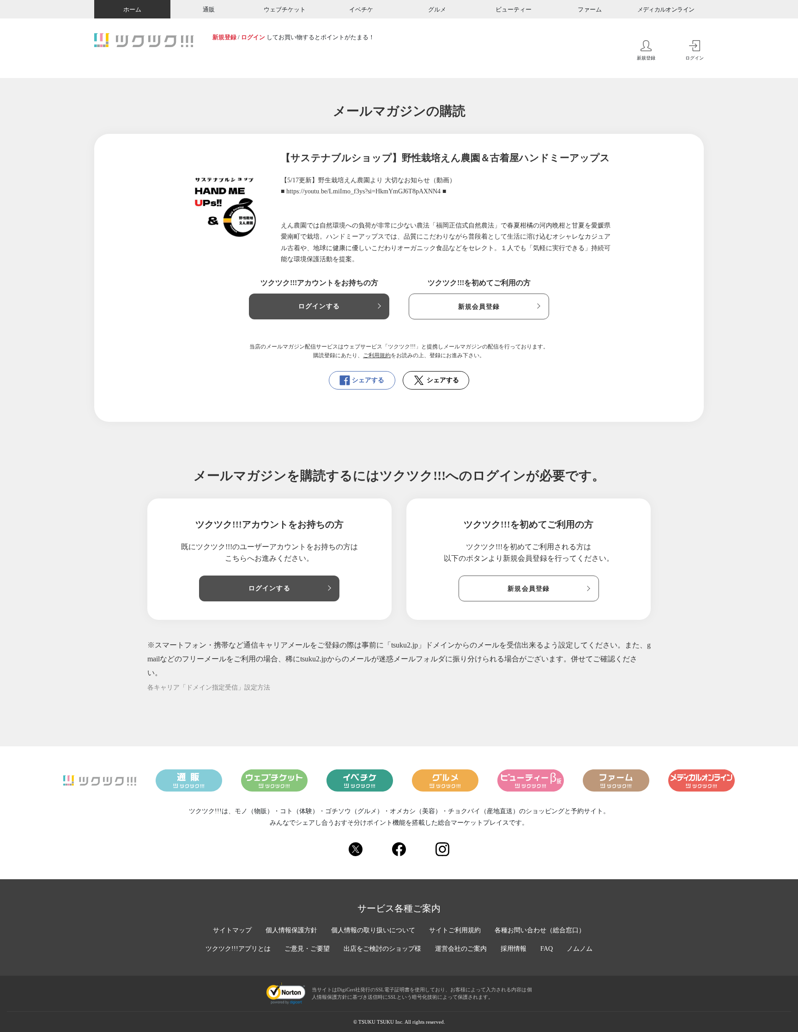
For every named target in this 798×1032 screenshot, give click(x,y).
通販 (209, 9)
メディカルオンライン (666, 9)
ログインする (319, 306)
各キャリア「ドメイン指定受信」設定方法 (208, 687)
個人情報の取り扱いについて (373, 930)
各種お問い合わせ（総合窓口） (540, 930)
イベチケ (361, 9)
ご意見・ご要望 (307, 948)
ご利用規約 (377, 355)
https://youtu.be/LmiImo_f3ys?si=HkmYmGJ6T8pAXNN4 (363, 191)
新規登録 (224, 37)
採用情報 (513, 948)
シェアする (368, 380)
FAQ (546, 948)
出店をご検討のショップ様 (382, 948)
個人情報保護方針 (291, 930)
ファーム (590, 9)
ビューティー (514, 9)
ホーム (132, 9)
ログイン (253, 37)
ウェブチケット (285, 9)
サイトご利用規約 (455, 930)
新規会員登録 (479, 306)
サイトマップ (232, 930)
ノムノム (579, 948)
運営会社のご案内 (461, 948)
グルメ (437, 9)
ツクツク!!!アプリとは (238, 948)
